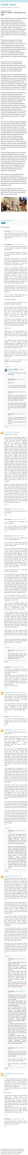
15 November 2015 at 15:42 (17, 667)
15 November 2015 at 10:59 (17, 231)
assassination (4, 53)
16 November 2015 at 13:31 (15, 876)
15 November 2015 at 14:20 (17, 509)
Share (3, 223)
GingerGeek (7, 1073)
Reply (5, 239)
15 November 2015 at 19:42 (16, 716)
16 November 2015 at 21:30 (17, 1119)
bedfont (6, 876)
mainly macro (8, 4)
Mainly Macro (11, 369)
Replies (7, 366)
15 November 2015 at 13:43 (13, 432)
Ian (5, 432)
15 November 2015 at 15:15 (17, 535)
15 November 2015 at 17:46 (18, 692)
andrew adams (8, 692)
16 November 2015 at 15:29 (17, 1073)
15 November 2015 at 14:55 (18, 519)
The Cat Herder (8, 729)
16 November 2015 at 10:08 (19, 729)
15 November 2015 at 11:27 (18, 244)
